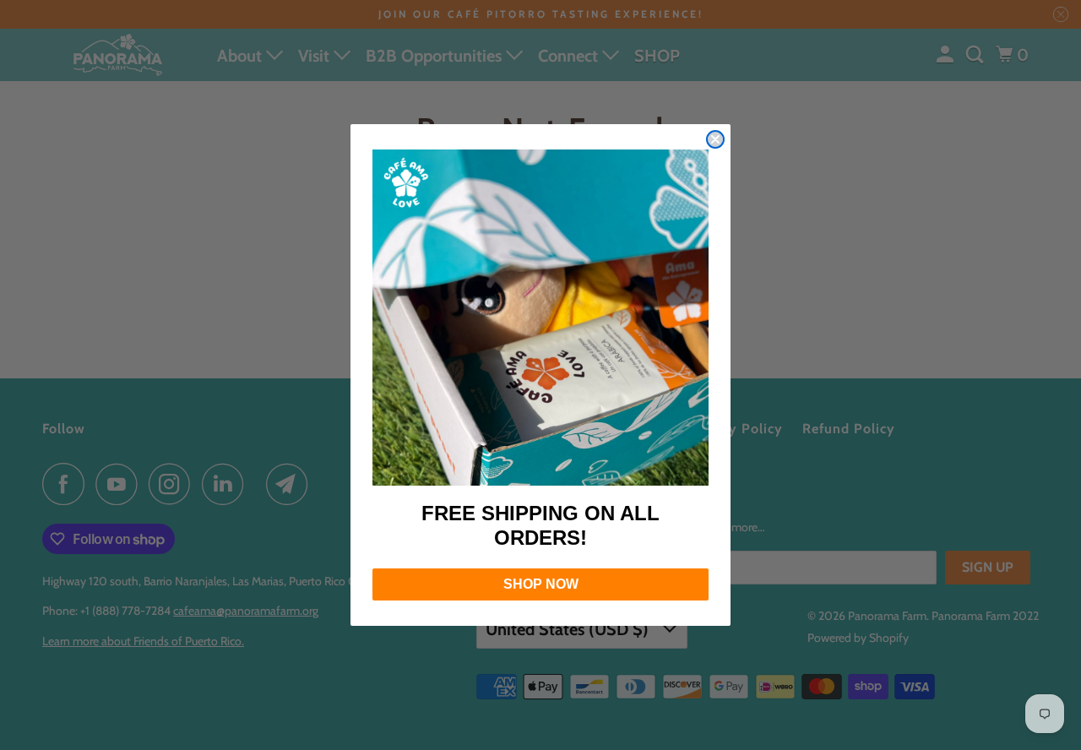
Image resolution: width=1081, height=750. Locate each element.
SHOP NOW (541, 584)
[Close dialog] (715, 139)
